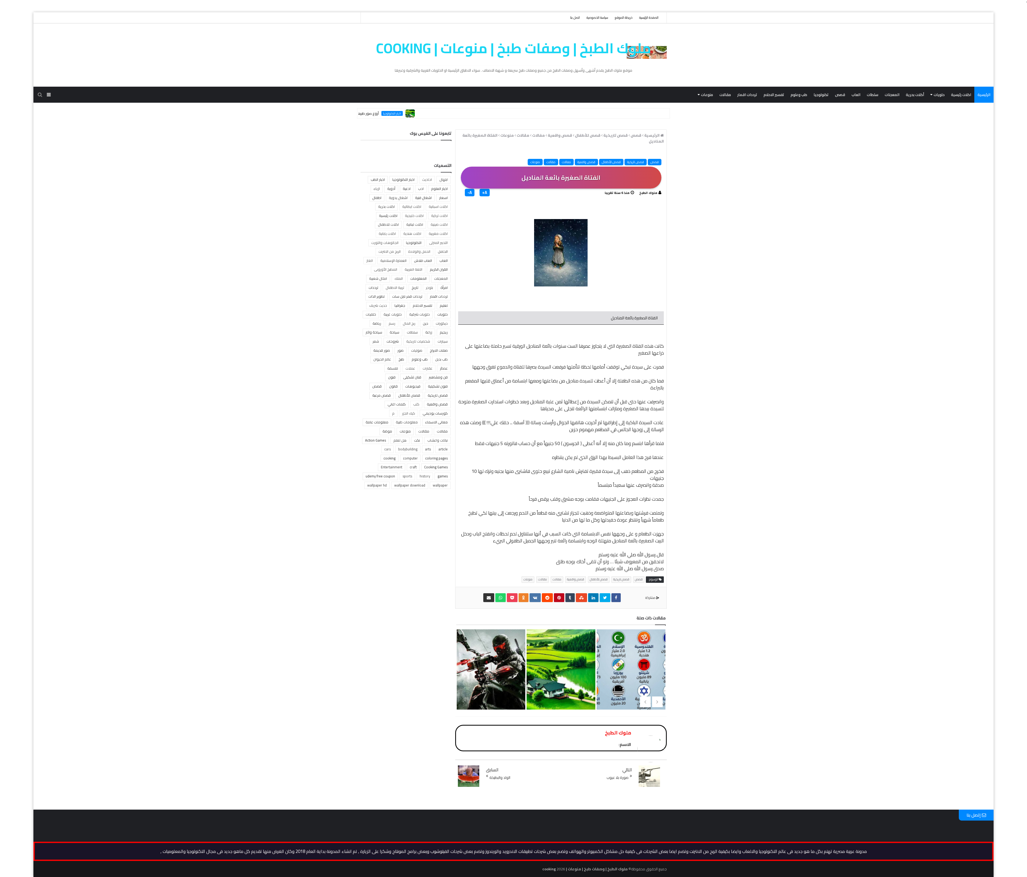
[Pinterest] (559, 597)
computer (410, 458)
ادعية (407, 188)
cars (387, 449)
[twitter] (605, 597)
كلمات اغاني (397, 404)
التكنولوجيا (413, 242)
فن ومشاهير (438, 377)
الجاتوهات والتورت (384, 242)
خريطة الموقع (624, 17)
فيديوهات (412, 386)
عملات (410, 368)
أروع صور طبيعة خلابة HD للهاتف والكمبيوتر (388, 113)
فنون (392, 377)
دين (425, 323)
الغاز (369, 260)
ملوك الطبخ (648, 193)
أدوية (391, 188)
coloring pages (436, 458)
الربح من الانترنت (389, 251)
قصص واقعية (586, 162)
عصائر (444, 368)
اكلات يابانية (387, 233)
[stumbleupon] (581, 597)
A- (469, 192)
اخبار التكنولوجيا (433, 113)
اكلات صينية (439, 224)
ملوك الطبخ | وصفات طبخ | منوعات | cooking (513, 48)
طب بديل (441, 359)
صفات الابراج (439, 350)
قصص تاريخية (635, 162)
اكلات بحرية (386, 206)
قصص (840, 94)
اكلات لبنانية (414, 224)
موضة (387, 431)
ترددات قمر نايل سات (407, 296)
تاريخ (415, 287)
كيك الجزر (408, 413)
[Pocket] (512, 597)
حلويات (939, 94)
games (443, 476)
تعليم (444, 305)
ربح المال (409, 323)
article (443, 449)
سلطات (872, 94)
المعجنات (892, 94)
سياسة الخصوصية (597, 17)
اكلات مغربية (438, 233)
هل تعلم (400, 440)
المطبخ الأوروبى (385, 269)
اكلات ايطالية (411, 206)
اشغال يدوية (398, 197)
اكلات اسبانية (438, 206)
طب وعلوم (799, 94)
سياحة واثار (374, 332)
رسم (392, 323)
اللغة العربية (413, 269)
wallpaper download (409, 485)
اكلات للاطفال (388, 224)
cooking (390, 458)
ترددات (373, 287)
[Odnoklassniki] (523, 597)
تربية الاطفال (395, 287)
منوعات (707, 94)
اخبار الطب (378, 179)
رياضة (377, 323)
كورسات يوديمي (435, 413)
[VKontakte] (535, 597)
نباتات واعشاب (437, 440)
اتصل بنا (575, 17)
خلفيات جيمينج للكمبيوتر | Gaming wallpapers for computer (560, 692)
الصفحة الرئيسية (648, 17)
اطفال (376, 197)
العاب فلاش (423, 260)
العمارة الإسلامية (393, 260)
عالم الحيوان (382, 359)
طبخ (401, 359)
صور (400, 350)
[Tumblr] (570, 597)
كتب (416, 404)
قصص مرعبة (381, 395)
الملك (398, 278)
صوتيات (416, 350)
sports (407, 476)
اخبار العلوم (439, 188)
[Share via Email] (488, 597)
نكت (417, 440)
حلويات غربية (393, 314)
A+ (484, 192)
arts (428, 449)
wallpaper (440, 485)
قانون (393, 386)
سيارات (443, 341)
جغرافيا (399, 305)
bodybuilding (407, 449)
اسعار (443, 197)
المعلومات (418, 278)
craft (413, 467)
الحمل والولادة (419, 251)
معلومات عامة (377, 422)
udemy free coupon (380, 476)
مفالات (566, 162)
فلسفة (392, 368)
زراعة (428, 332)
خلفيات (371, 314)
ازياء (377, 188)
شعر (376, 341)
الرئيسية (984, 94)
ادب (421, 188)
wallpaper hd (377, 485)
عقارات (427, 368)
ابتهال (443, 179)
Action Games (375, 440)
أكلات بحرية (915, 94)
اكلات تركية (439, 215)
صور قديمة (381, 350)
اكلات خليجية (414, 215)
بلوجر (429, 287)
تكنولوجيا (821, 94)
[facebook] (616, 597)
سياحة (394, 332)
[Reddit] (547, 597)
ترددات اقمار (747, 94)
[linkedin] (593, 597)
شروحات (392, 341)
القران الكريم (439, 269)
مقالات (725, 94)
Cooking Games (436, 467)
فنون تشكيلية (438, 386)
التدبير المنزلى (438, 242)
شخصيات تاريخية (418, 341)
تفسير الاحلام (774, 94)
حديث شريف (378, 305)
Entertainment (391, 467)
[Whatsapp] (500, 597)
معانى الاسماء (436, 422)
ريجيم (444, 332)
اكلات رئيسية (961, 94)
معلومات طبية (407, 422)
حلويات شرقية (419, 314)
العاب (856, 94)
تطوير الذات (376, 296)
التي (576, 533)
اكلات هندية (412, 233)
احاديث (427, 179)
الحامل (443, 251)
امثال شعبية (378, 278)
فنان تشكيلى (412, 377)
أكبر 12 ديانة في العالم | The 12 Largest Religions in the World (490, 692)
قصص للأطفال (611, 162)
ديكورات (442, 323)
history (425, 476)
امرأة (444, 287)
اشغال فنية (423, 197)
